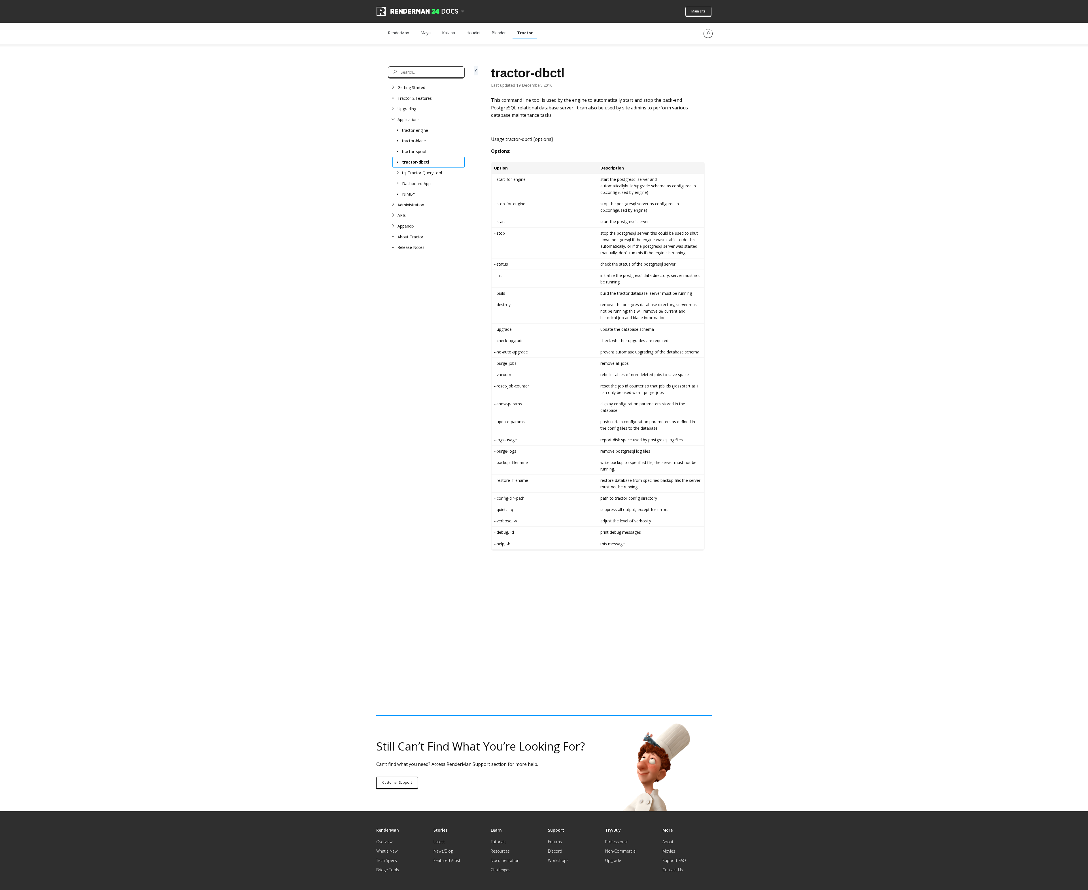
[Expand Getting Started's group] (393, 87)
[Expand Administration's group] (393, 204)
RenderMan (398, 32)
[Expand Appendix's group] (393, 226)
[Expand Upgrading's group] (393, 108)
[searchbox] (426, 72)
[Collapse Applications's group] (393, 119)
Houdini (473, 32)
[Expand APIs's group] (393, 215)
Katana (448, 32)
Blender (499, 32)
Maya (425, 32)
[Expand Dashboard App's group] (397, 183)
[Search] (708, 33)
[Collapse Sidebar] (476, 377)
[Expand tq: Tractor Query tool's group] (397, 172)
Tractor (525, 32)
